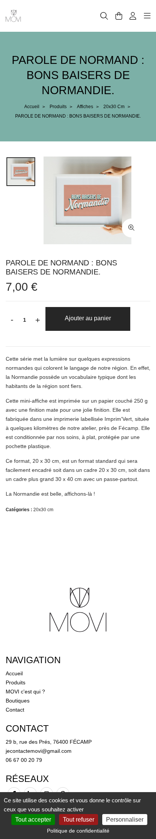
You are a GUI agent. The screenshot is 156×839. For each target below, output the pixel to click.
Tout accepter (33, 819)
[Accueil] (13, 15)
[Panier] (118, 16)
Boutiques (18, 700)
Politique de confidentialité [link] (78, 831)
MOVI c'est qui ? (25, 691)
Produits (58, 106)
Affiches (85, 106)
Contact (15, 709)
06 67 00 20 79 (24, 760)
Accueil (31, 106)
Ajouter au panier (88, 318)
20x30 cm (114, 106)
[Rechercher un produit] (104, 16)
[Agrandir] (131, 228)
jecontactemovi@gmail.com (39, 751)
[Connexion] (132, 16)
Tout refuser (78, 819)
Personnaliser (125, 819)
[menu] (147, 16)
